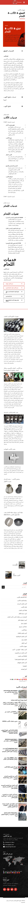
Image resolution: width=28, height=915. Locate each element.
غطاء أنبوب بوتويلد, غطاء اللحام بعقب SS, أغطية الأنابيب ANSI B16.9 (13, 513)
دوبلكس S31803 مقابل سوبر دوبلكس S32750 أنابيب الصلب (10, 758)
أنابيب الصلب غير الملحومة (21, 653)
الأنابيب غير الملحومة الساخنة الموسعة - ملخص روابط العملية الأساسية (10, 777)
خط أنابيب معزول (23, 626)
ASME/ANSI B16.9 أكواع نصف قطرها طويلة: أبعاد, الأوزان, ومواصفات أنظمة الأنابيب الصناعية (10, 750)
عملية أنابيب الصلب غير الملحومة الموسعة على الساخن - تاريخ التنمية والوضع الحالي (9, 796)
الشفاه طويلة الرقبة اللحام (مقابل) (19, 700)
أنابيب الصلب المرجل (22, 603)
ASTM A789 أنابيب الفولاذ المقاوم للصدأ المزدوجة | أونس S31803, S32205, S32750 (9, 732)
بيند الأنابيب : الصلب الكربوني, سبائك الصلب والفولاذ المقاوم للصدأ (13, 369)
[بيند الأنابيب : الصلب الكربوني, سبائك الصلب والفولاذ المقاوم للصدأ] (14, 381)
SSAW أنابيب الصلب (22, 656)
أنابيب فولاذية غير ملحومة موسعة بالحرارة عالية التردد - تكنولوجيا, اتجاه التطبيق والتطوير (10, 805)
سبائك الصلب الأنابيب (22, 600)
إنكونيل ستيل (24, 623)
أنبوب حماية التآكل (23, 613)
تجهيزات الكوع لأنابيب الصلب (11, 316)
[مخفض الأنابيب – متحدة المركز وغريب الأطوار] (14, 494)
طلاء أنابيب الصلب (23, 610)
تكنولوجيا (25, 666)
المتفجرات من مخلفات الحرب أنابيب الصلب (17, 617)
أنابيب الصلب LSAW (22, 633)
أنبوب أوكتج (24, 643)
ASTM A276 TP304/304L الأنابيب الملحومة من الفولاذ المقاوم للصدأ (9, 814)
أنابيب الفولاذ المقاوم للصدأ (21, 659)
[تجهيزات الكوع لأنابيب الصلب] (14, 331)
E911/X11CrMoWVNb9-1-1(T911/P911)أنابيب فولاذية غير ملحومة (11, 741)
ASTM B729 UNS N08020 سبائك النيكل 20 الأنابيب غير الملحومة (11, 692)
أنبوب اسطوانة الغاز (22, 620)
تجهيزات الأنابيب (21, 10)
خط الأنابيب (24, 630)
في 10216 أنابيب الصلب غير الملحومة (11, 712)
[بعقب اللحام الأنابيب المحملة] (14, 423)
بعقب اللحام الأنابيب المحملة (11, 412)
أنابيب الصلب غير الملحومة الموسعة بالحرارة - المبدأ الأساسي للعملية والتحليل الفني (9, 787)
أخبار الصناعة (24, 669)
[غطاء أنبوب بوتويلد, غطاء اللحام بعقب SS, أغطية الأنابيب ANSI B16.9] (14, 527)
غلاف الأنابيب (24, 607)
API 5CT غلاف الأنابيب (22, 597)
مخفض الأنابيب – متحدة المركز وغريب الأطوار (12, 480)
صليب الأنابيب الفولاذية (9, 449)
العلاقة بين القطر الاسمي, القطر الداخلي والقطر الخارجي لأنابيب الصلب (10, 704)
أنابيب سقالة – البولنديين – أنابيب (19, 649)
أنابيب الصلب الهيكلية (22, 662)
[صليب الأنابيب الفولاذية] (14, 464)
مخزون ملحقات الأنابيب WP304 (10, 721)
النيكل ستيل (24, 639)
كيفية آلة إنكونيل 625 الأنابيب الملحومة (11, 767)
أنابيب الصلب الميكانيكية (21, 636)
